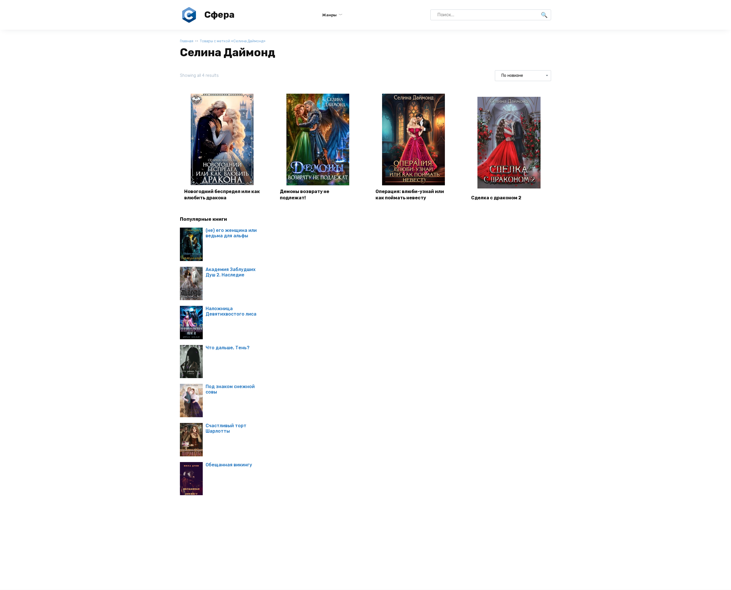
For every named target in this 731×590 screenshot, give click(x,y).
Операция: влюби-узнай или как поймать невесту (409, 194)
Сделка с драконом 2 (496, 197)
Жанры (329, 15)
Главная (186, 41)
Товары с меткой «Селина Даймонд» (233, 41)
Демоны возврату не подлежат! (304, 194)
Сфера (219, 14)
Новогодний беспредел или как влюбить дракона (222, 194)
